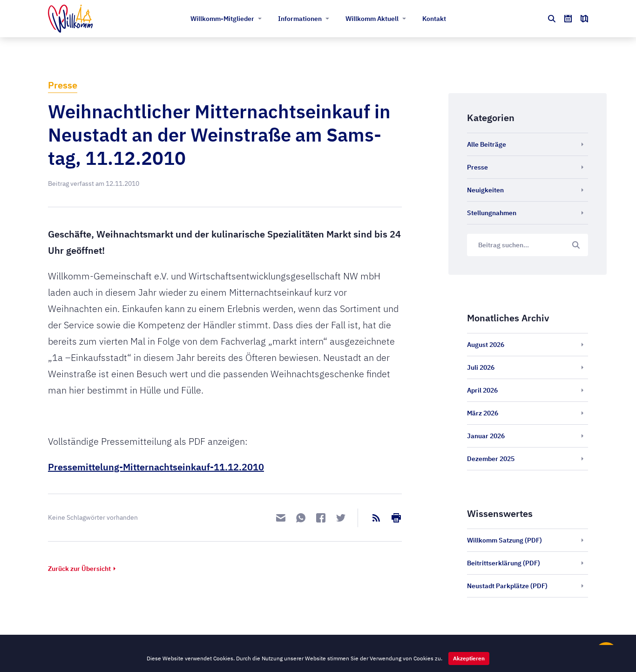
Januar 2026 (486, 436)
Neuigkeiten (485, 190)
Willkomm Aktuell (372, 18)
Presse (62, 85)
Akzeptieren (469, 658)
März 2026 (482, 413)
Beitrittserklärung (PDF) (503, 563)
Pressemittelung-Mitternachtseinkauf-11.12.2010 (156, 467)
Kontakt (434, 18)
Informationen (300, 18)
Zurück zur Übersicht (79, 568)
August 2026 (485, 344)
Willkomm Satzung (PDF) (504, 540)
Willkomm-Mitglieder (222, 18)
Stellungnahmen (491, 213)
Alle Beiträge (486, 144)
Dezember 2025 (490, 459)
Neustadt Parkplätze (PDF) (507, 586)
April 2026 (482, 390)
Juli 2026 (480, 367)
